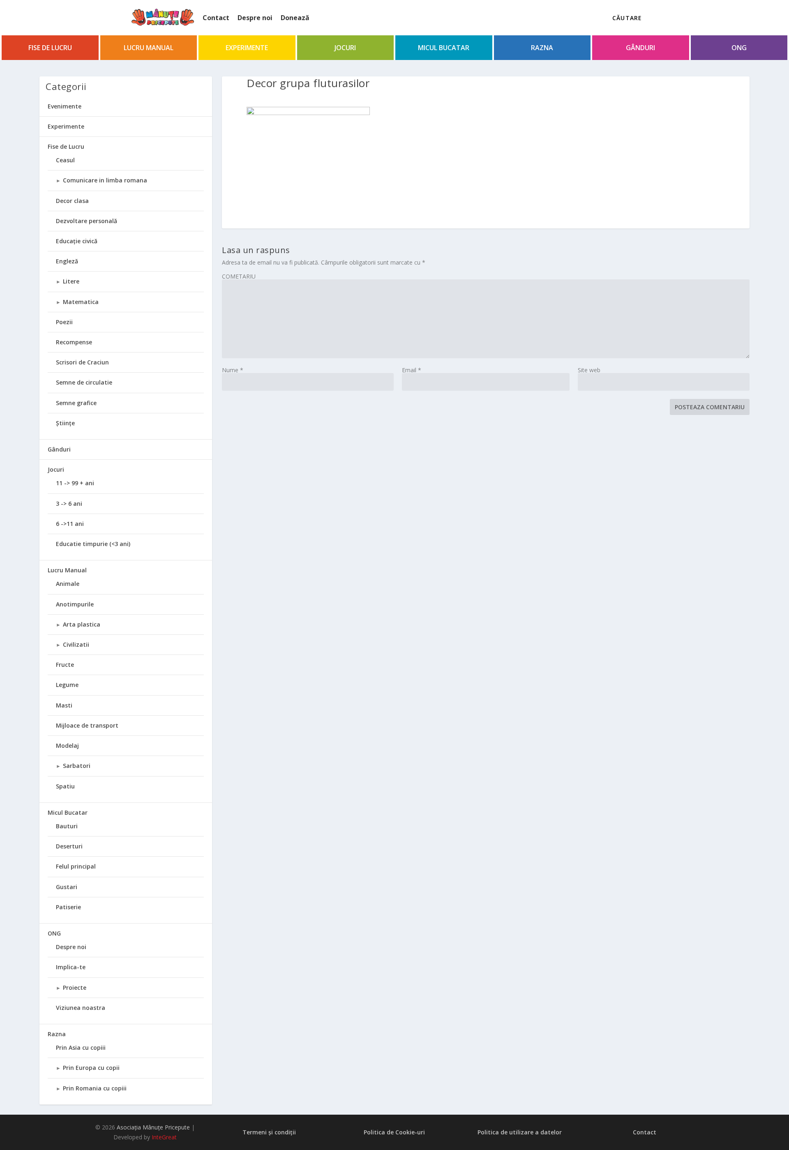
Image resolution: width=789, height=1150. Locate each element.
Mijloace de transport (87, 725)
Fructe (65, 664)
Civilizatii (76, 644)
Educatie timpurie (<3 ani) (93, 544)
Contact (216, 17)
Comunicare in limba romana (105, 180)
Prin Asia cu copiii (81, 1047)
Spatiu (65, 786)
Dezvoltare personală (86, 221)
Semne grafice (76, 403)
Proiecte (74, 987)
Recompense (74, 342)
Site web (589, 370)
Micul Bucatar (443, 47)
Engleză (67, 261)
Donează (295, 17)
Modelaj (67, 745)
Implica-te (70, 967)
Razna (542, 47)
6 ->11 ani (70, 524)
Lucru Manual (148, 47)
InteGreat (164, 1137)
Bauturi (67, 826)
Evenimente (64, 106)
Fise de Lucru (50, 47)
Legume (67, 685)
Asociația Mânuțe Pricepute (153, 1127)
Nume (232, 370)
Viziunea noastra (80, 1008)
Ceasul (65, 160)
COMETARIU (239, 276)
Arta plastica (81, 624)
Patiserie (68, 907)
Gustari (66, 887)
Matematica (81, 302)
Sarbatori (76, 766)
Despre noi (255, 17)
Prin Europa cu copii (91, 1068)
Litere (71, 281)
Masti (64, 705)
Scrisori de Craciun (82, 362)
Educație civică (76, 241)
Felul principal (76, 866)
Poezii (64, 322)
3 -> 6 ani (69, 503)
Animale (67, 584)
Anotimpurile (75, 604)
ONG (739, 47)
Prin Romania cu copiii (95, 1088)
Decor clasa (72, 201)
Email (411, 370)
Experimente (247, 47)
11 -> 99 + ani (75, 483)
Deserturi (69, 846)
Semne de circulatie (84, 382)
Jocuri (345, 47)
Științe (65, 423)
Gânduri (640, 47)
